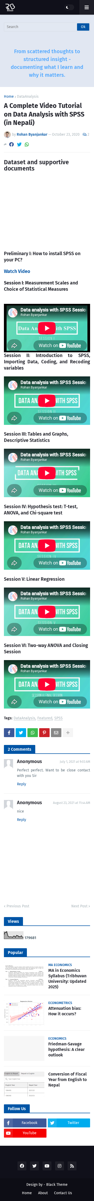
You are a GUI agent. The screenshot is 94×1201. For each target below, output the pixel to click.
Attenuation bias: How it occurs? (64, 1011)
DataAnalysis (28, 96)
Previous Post (18, 906)
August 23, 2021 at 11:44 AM (71, 803)
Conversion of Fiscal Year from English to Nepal (67, 1080)
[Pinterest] (44, 732)
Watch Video (17, 271)
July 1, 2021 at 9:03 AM (75, 762)
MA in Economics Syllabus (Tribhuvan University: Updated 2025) (67, 978)
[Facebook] (11, 144)
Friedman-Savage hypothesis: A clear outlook (66, 1049)
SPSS (58, 718)
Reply (21, 784)
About (43, 1193)
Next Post (79, 906)
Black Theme (57, 1184)
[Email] (56, 732)
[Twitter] (19, 144)
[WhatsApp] (27, 144)
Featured (44, 718)
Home (9, 96)
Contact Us (63, 1193)
